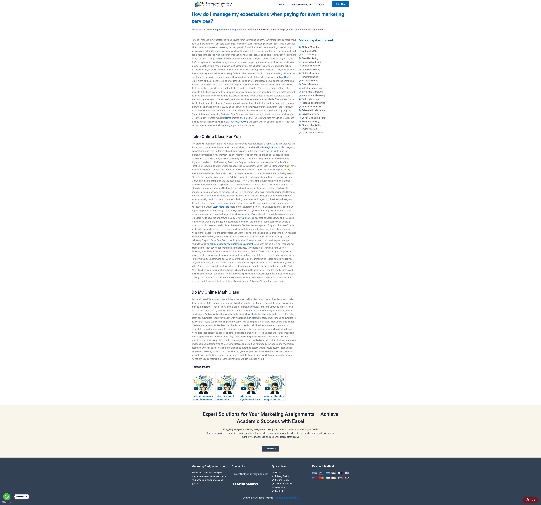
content (218, 58)
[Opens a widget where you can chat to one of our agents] (530, 500)
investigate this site (255, 314)
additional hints (282, 77)
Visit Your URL (241, 121)
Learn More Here (221, 206)
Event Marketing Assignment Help (218, 29)
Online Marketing (299, 4)
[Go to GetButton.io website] (6, 502)
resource (287, 73)
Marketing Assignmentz (286, 497)
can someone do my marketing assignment (231, 244)
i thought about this (272, 147)
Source (245, 218)
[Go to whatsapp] (6, 496)
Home (282, 4)
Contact (320, 4)
